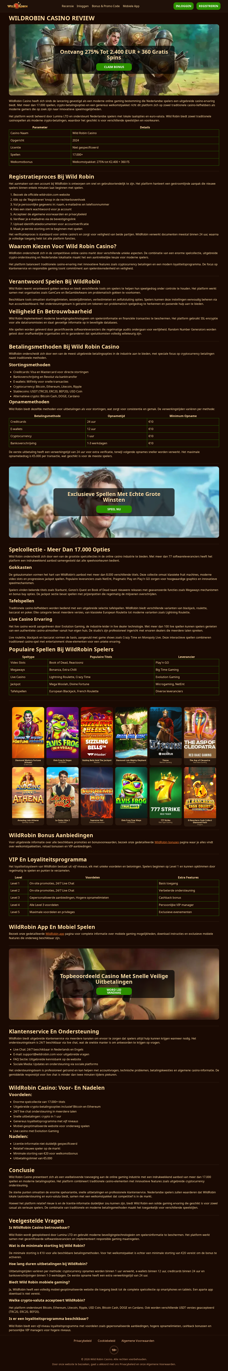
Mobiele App (131, 6)
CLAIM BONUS (114, 67)
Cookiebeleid (106, 1340)
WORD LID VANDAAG (114, 991)
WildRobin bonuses (167, 842)
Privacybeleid (83, 1340)
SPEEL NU (114, 509)
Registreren (208, 6)
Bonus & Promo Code (106, 6)
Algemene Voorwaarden (137, 1340)
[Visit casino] (114, 59)
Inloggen (83, 6)
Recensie (68, 6)
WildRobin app (55, 934)
